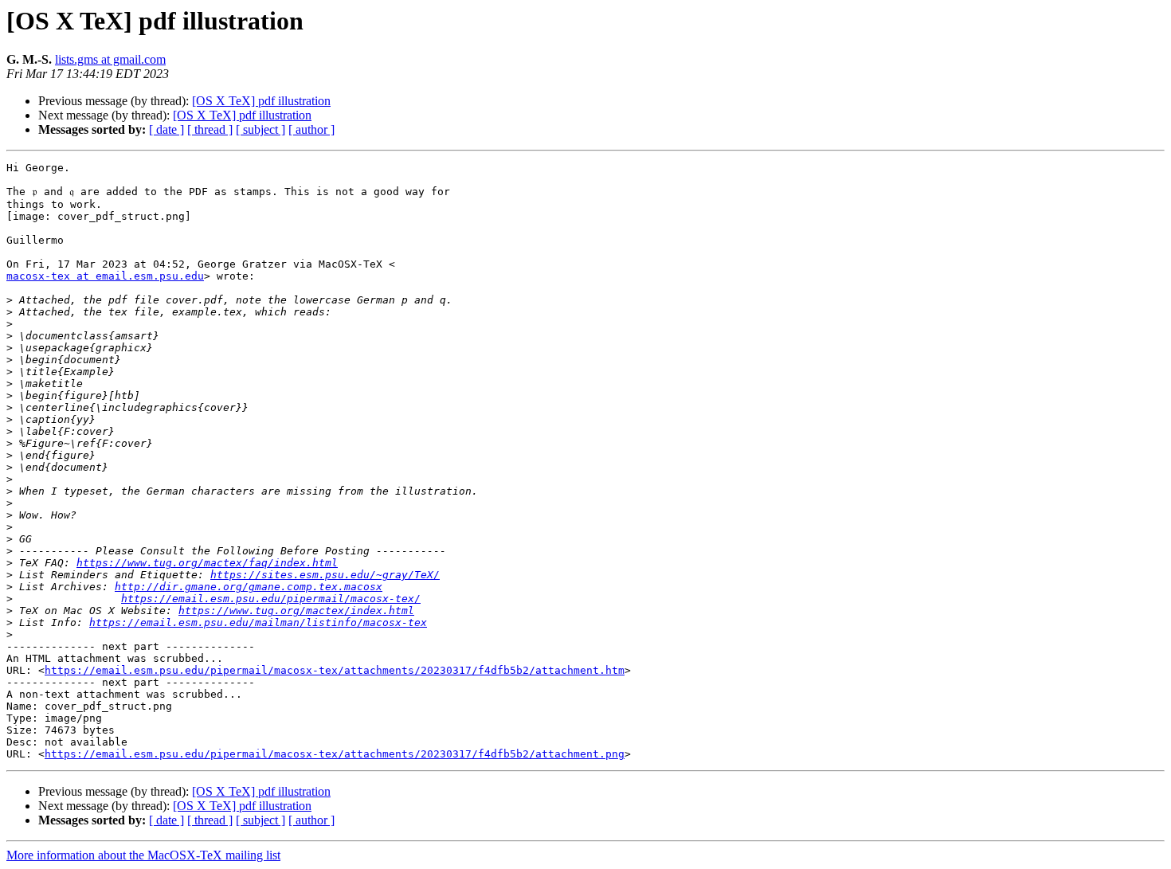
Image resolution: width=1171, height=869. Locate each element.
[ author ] (311, 129)
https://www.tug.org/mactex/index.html (296, 611)
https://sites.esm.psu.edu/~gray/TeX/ (325, 575)
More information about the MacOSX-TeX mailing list (143, 855)
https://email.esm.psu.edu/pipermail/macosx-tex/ (271, 599)
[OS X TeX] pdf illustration (261, 101)
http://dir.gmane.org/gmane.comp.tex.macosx (248, 587)
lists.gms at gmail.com (110, 59)
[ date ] (166, 129)
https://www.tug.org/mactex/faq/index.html (207, 563)
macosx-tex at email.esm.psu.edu (105, 276)
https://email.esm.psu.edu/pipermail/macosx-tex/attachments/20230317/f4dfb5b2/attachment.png (335, 754)
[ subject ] (260, 129)
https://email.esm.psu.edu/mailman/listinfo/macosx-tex (258, 622)
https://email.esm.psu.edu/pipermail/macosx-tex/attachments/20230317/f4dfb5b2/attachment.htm (335, 670)
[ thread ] (210, 129)
